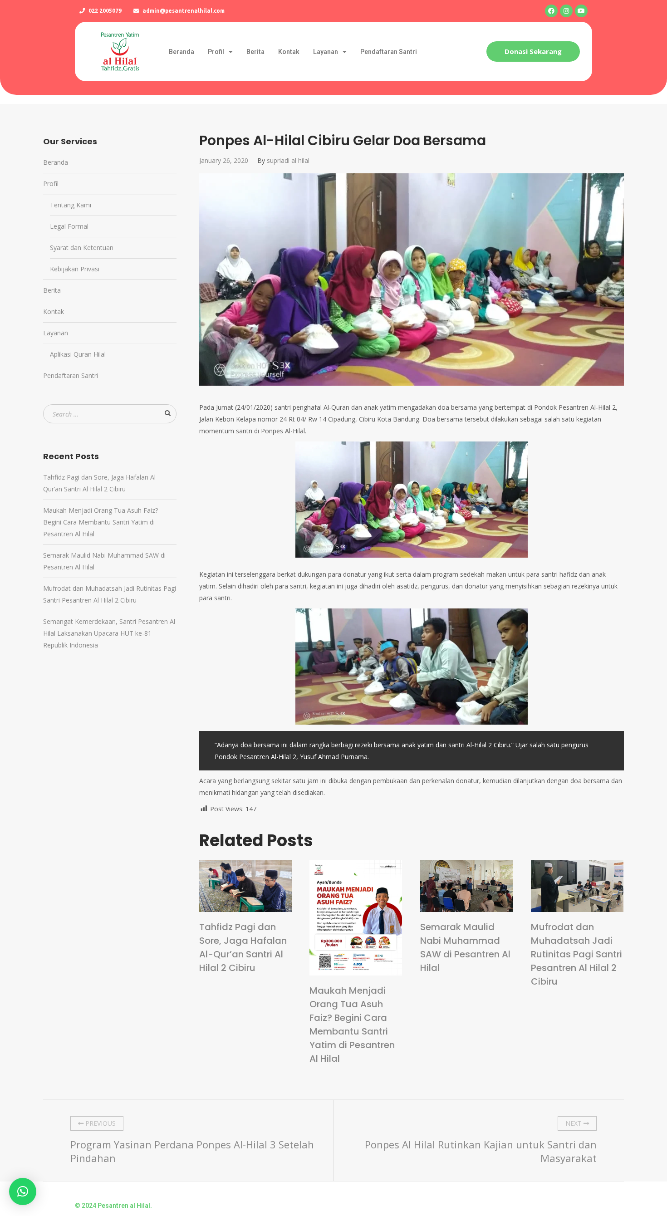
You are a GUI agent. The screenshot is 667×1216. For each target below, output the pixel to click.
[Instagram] (566, 11)
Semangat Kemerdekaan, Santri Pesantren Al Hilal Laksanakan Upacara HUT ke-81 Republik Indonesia (109, 633)
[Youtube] (581, 11)
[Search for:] (110, 414)
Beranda (181, 51)
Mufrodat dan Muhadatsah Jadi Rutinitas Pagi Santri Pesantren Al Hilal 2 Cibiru (576, 954)
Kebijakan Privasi (74, 269)
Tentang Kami (70, 205)
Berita (255, 51)
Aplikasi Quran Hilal (78, 354)
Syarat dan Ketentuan (81, 247)
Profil (216, 51)
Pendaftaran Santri (388, 51)
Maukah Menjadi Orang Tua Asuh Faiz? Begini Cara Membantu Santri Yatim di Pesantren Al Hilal (352, 1024)
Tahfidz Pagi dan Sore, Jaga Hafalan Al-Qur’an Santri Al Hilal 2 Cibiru (243, 947)
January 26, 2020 (223, 160)
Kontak (288, 51)
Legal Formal (69, 226)
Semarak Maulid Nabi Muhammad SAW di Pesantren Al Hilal (465, 947)
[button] (533, 51)
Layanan (325, 51)
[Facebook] (551, 11)
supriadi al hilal (288, 160)
